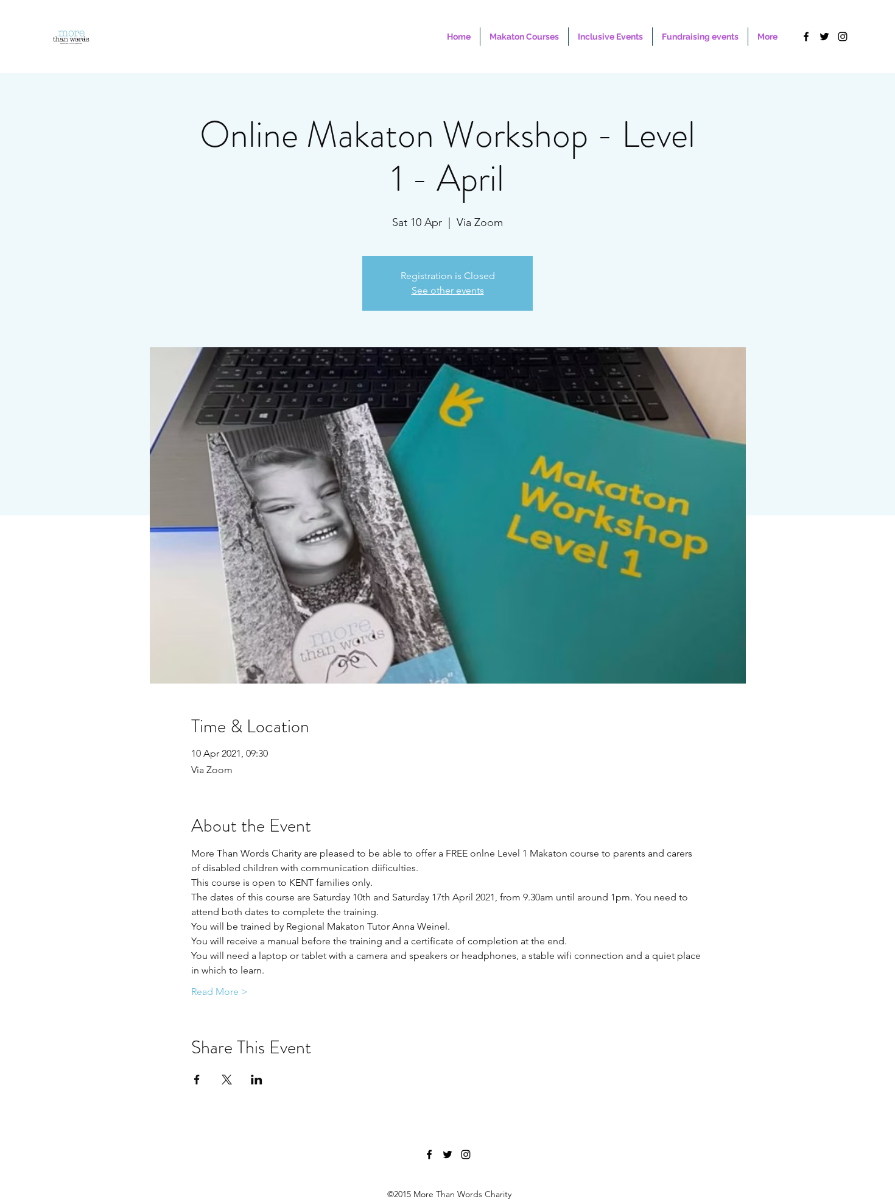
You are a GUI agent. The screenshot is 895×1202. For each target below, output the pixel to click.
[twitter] (824, 36)
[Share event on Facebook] (197, 1079)
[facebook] (806, 36)
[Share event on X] (227, 1079)
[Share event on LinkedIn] (256, 1079)
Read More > (219, 991)
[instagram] (843, 36)
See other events (448, 290)
